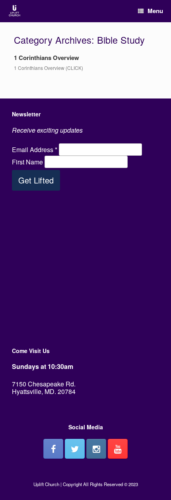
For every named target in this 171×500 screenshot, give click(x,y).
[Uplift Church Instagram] (96, 449)
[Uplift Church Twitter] (75, 449)
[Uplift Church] (14, 11)
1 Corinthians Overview (46, 57)
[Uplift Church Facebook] (53, 449)
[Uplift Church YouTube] (118, 449)
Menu (155, 10)
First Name (28, 161)
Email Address (34, 149)
